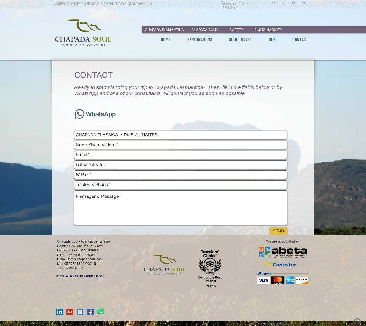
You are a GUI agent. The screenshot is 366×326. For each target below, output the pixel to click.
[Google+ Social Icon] (69, 312)
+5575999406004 (70, 268)
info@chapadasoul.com (85, 259)
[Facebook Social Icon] (90, 312)
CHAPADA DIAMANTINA (164, 30)
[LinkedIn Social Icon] (59, 312)
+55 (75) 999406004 (236, 5)
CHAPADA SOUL (204, 30)
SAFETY (237, 30)
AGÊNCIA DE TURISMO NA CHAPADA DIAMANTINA (103, 3)
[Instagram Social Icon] (80, 312)
